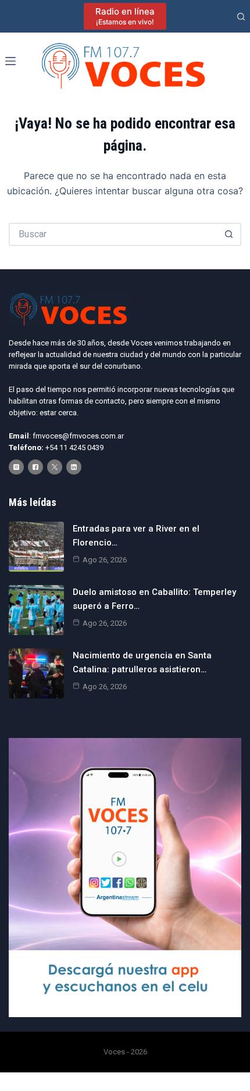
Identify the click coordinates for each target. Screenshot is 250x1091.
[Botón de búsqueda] (229, 234)
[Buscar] (241, 16)
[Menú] (10, 61)
